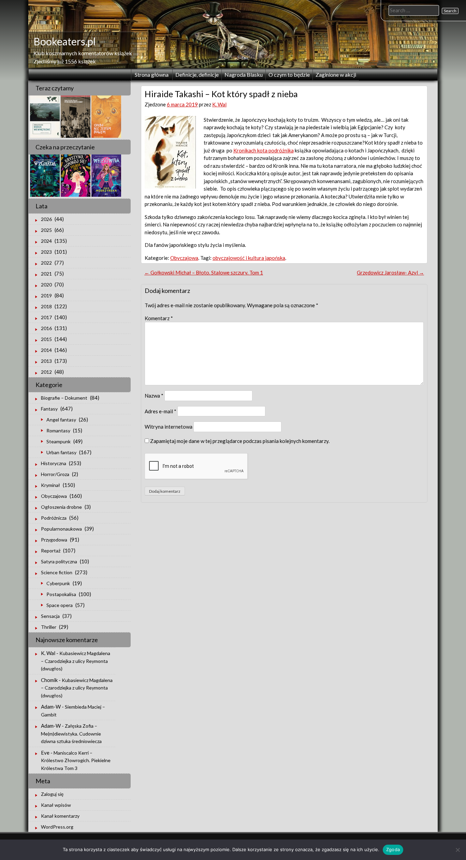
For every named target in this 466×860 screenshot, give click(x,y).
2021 (46, 274)
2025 (46, 230)
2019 (46, 295)
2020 (46, 284)
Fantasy (49, 409)
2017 (46, 317)
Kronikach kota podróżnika (263, 150)
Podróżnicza (54, 518)
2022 (46, 263)
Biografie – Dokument (64, 398)
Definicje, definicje (197, 74)
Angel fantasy (61, 419)
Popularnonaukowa (61, 529)
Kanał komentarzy (60, 816)
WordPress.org (57, 827)
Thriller (48, 627)
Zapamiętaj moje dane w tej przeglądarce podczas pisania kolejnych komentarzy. (240, 441)
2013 (46, 361)
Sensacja (50, 616)
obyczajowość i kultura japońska (249, 258)
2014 (46, 350)
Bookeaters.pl (64, 41)
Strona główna (152, 74)
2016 (46, 328)
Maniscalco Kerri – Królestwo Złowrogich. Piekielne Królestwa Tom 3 (76, 760)
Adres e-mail (160, 411)
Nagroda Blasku (243, 74)
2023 (46, 252)
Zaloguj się (52, 794)
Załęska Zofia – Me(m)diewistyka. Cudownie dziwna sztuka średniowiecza (71, 733)
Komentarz (159, 318)
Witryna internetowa (168, 427)
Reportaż (50, 550)
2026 (46, 219)
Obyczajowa (184, 258)
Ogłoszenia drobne (61, 507)
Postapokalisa (61, 594)
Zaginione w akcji (336, 74)
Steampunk (58, 441)
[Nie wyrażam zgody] (457, 849)
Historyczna (53, 463)
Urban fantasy (61, 452)
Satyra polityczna (59, 561)
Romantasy (58, 430)
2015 (46, 339)
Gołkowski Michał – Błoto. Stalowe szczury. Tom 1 (203, 272)
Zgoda (393, 849)
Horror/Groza (55, 474)
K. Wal (219, 104)
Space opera (59, 605)
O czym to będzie (289, 74)
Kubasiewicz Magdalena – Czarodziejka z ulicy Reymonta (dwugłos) (75, 660)
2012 (46, 372)
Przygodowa (54, 540)
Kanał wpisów (56, 805)
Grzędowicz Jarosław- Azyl (390, 272)
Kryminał (50, 485)
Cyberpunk (58, 583)
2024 (46, 241)
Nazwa (154, 395)
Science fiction (56, 572)
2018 (46, 306)
